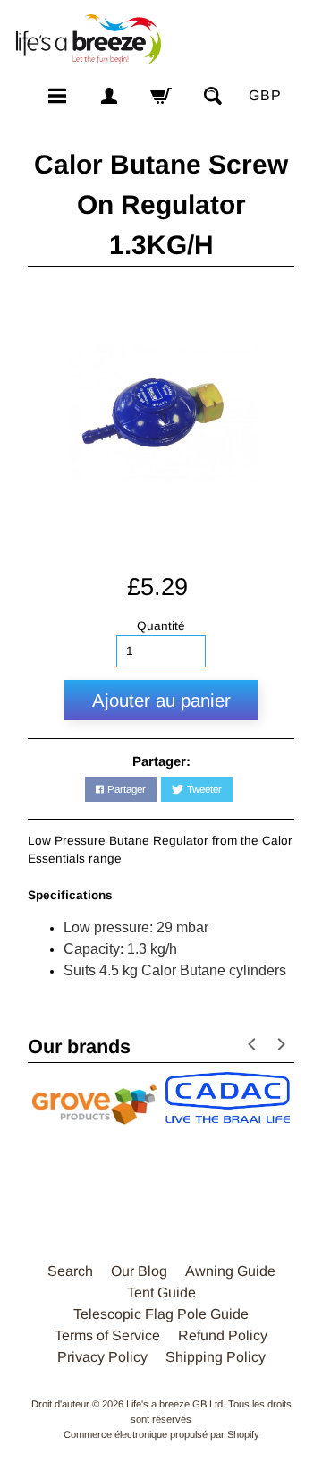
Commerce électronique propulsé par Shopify (161, 1434)
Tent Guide (161, 1292)
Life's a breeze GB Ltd (174, 1404)
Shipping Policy (215, 1357)
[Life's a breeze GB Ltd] (87, 39)
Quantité (161, 626)
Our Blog (139, 1271)
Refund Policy (222, 1335)
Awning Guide (230, 1271)
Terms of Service (107, 1335)
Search (70, 1271)
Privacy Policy (102, 1357)
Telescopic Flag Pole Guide (161, 1314)
